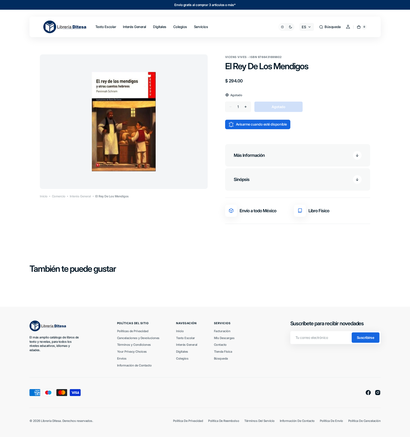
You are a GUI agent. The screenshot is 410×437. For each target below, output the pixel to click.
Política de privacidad (188, 421)
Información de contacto (297, 421)
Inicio (43, 196)
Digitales (182, 351)
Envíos (122, 358)
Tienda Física (223, 351)
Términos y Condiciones (134, 344)
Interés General (80, 196)
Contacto (220, 344)
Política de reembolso (223, 421)
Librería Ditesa (51, 421)
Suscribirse (365, 337)
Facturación (222, 331)
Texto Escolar (185, 338)
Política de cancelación (364, 421)
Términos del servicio (259, 421)
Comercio (58, 196)
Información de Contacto (134, 365)
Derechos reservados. (77, 421)
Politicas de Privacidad (133, 331)
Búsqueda (221, 358)
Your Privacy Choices (132, 351)
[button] (329, 27)
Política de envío (331, 421)
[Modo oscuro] (286, 27)
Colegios (182, 358)
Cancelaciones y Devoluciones (138, 338)
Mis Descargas (224, 338)
